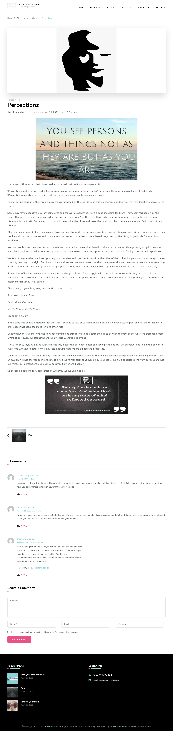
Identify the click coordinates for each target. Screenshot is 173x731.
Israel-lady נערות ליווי (28, 475)
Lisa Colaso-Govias (29, 4)
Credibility (142, 7)
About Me (95, 7)
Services (124, 7)
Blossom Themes (118, 726)
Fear (23, 688)
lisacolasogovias (15, 112)
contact (160, 7)
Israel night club (26, 507)
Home (81, 7)
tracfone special (26, 539)
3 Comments (73, 112)
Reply (24, 494)
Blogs (110, 7)
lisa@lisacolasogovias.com (107, 680)
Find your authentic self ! (33, 674)
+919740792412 (102, 674)
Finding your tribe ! (30, 701)
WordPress (145, 726)
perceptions (13, 100)
